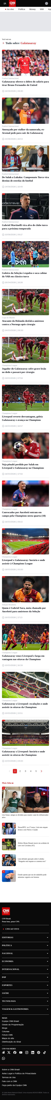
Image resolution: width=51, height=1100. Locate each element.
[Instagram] (26, 1052)
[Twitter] (8, 1052)
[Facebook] (14, 1052)
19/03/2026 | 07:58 (14, 378)
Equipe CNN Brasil (10, 1021)
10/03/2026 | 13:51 (14, 713)
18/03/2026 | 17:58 (14, 473)
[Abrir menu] (5, 3)
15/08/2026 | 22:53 (14, 139)
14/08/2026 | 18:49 (14, 186)
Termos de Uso (9, 1077)
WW (42, 9)
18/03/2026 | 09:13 (14, 521)
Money (32, 9)
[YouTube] (20, 1052)
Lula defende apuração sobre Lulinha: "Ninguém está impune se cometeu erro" (32, 860)
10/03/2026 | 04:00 (14, 761)
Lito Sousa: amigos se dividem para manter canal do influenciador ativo (25, 816)
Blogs (4, 1028)
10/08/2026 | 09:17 (14, 234)
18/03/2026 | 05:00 (14, 569)
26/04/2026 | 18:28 (14, 282)
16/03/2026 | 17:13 (13, 617)
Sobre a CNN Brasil (11, 1069)
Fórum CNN (7, 1035)
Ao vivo (10, 9)
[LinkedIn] (32, 1052)
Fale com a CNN (9, 1081)
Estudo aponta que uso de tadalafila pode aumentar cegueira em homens (32, 876)
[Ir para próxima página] (41, 771)
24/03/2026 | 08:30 (14, 330)
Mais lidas (7, 783)
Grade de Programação (13, 1024)
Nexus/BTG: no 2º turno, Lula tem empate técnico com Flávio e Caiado (33, 828)
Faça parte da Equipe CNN (14, 1085)
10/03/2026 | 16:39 (14, 665)
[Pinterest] (38, 1052)
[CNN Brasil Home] (12, 3)
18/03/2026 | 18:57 (14, 426)
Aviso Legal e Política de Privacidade (19, 1073)
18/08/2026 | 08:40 (14, 91)
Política (21, 9)
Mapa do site (8, 1038)
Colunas (5, 1031)
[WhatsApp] (3, 1058)
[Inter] (3, 1052)
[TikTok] (44, 1052)
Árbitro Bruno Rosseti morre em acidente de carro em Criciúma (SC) (33, 844)
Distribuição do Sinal (11, 1041)
